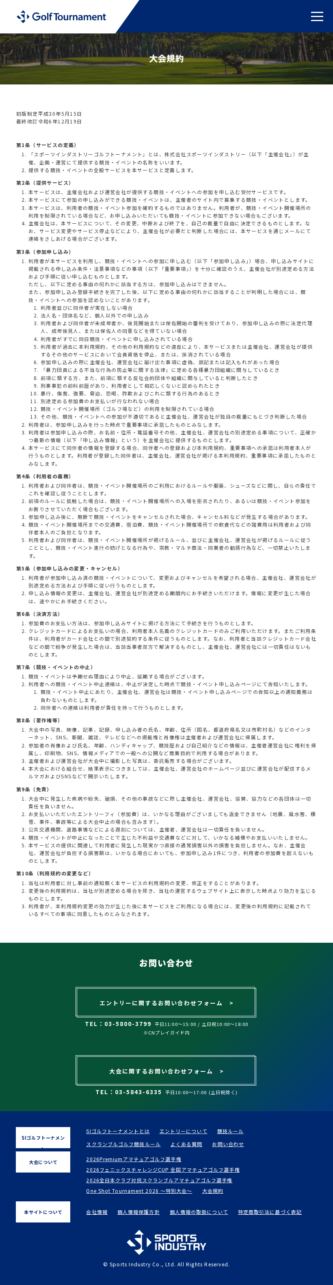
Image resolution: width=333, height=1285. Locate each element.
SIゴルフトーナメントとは (117, 1130)
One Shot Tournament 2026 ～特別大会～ (139, 1190)
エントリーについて (184, 1130)
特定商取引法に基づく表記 (270, 1211)
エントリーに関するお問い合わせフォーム (166, 1003)
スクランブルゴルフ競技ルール (123, 1143)
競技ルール (230, 1130)
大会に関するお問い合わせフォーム (166, 1071)
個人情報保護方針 (138, 1211)
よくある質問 (187, 1143)
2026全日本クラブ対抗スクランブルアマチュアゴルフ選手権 (159, 1180)
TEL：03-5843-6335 (128, 1092)
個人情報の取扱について (199, 1211)
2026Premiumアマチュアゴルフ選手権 (133, 1158)
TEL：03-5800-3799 (118, 1023)
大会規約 (212, 1190)
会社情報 (96, 1211)
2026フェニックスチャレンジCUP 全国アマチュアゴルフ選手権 (163, 1169)
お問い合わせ (228, 1143)
